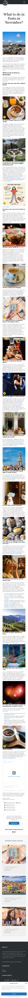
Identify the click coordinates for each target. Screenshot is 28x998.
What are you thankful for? (9, 758)
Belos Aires (7, 716)
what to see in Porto (10, 810)
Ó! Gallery (8, 176)
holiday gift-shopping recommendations (13, 294)
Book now (14, 823)
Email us (4, 971)
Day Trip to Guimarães (9, 604)
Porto (19, 802)
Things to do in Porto (10, 802)
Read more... (8, 870)
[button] (26, 983)
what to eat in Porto (10, 807)
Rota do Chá (9, 216)
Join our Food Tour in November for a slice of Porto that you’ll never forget (13, 553)
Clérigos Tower (17, 439)
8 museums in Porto (15, 641)
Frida (4, 325)
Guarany (21, 247)
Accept (14, 994)
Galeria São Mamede (8, 177)
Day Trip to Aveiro (8, 600)
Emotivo (6, 713)
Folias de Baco (12, 478)
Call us (3, 970)
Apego (5, 720)
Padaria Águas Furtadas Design (14, 179)
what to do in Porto (10, 805)
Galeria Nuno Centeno (17, 176)
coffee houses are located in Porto (13, 260)
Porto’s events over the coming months (13, 795)
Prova (19, 402)
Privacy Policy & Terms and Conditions (14, 996)
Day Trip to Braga (8, 593)
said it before (9, 398)
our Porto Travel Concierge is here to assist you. (12, 678)
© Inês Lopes (6, 206)
